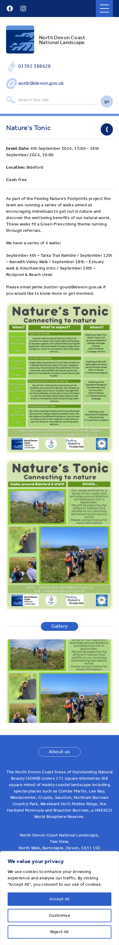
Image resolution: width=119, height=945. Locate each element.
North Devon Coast (62, 37)
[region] (59, 898)
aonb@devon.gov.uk (41, 83)
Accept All (59, 899)
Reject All (59, 931)
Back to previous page (107, 129)
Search (10, 100)
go (107, 101)
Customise (59, 915)
